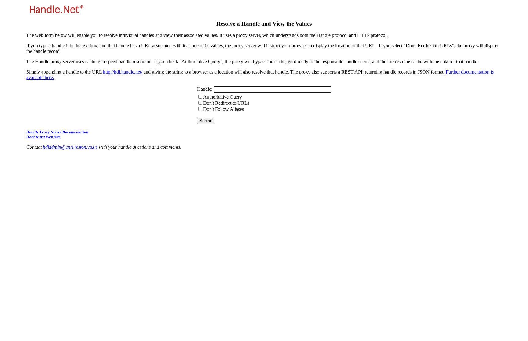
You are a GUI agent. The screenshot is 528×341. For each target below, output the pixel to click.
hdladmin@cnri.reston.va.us (70, 147)
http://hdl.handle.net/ (122, 71)
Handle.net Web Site (43, 137)
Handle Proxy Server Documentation (57, 132)
